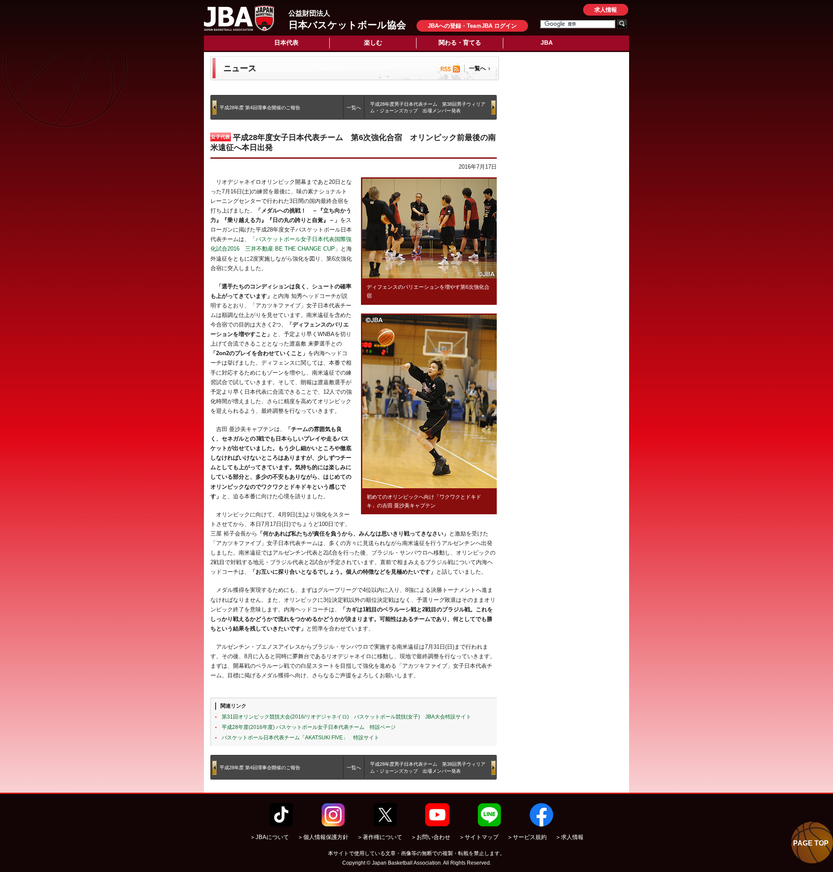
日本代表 (286, 42)
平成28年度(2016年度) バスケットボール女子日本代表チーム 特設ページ (309, 727)
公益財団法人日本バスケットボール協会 (239, 18)
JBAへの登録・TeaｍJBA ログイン (472, 26)
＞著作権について (379, 837)
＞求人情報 (569, 837)
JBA (547, 42)
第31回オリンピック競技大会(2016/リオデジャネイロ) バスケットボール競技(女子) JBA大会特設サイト (346, 717)
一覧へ (477, 68)
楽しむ (373, 42)
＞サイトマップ (478, 837)
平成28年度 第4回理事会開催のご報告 (260, 107)
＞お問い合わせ (430, 837)
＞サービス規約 (527, 837)
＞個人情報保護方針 (323, 837)
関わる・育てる (460, 42)
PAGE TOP (811, 843)
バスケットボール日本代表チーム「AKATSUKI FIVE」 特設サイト (300, 738)
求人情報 (605, 10)
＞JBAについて (269, 837)
